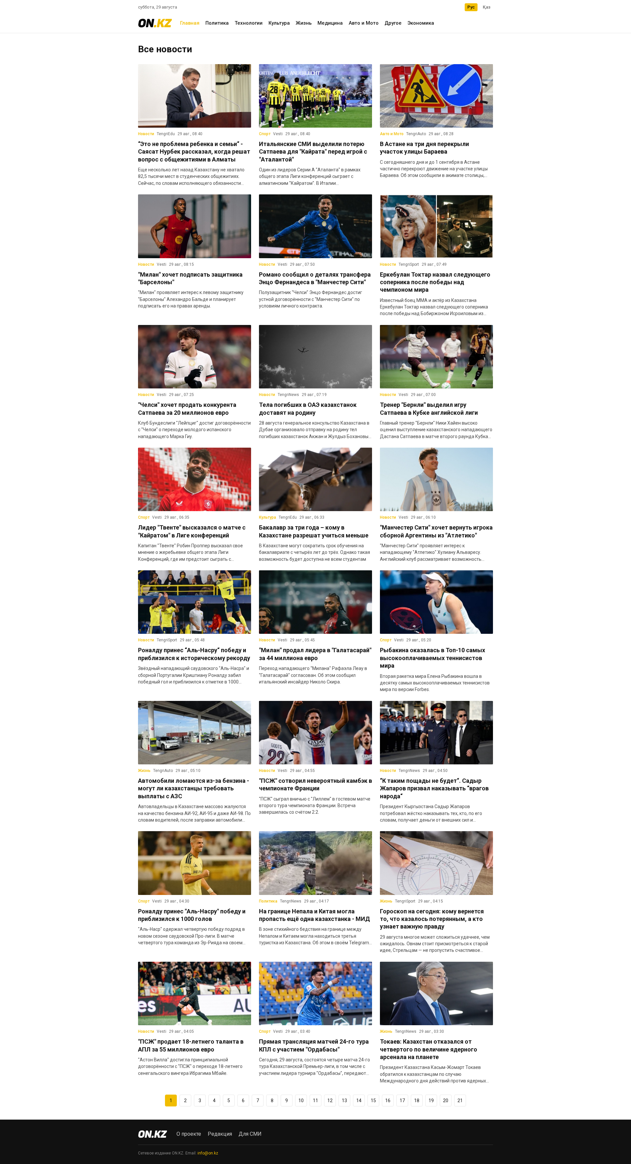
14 (359, 1100)
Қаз (486, 7)
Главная (189, 23)
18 (416, 1100)
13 (344, 1100)
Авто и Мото (364, 23)
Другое (393, 23)
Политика (217, 23)
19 (431, 1100)
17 (402, 1100)
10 (301, 1100)
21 (460, 1100)
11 (315, 1100)
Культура (279, 23)
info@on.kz (208, 1153)
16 (387, 1100)
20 (445, 1100)
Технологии (249, 23)
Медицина (330, 23)
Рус (471, 7)
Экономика (421, 23)
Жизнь (304, 23)
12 (330, 1100)
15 (373, 1100)
